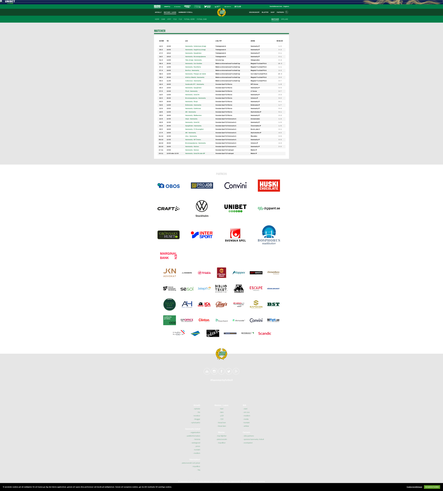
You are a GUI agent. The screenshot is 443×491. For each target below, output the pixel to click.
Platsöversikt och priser (191, 463)
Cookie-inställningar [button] (414, 487)
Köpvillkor (196, 466)
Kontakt (197, 450)
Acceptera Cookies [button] (432, 487)
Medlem (197, 453)
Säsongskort (194, 459)
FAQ (199, 470)
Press (198, 446)
